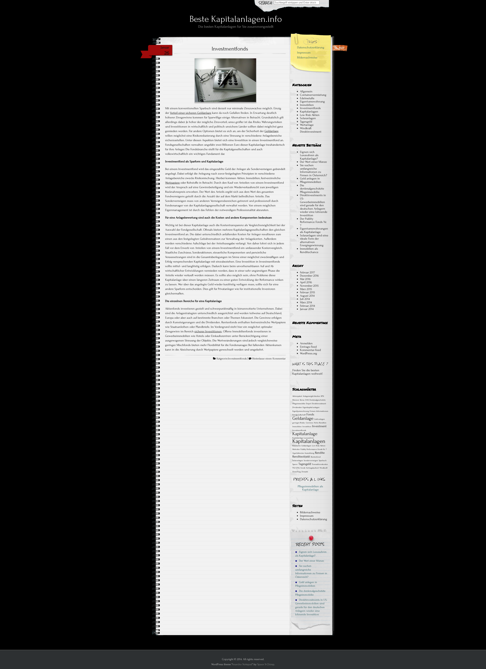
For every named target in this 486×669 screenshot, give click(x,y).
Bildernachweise (307, 57)
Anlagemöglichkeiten (311, 396)
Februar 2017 (307, 272)
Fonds (310, 414)
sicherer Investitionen (208, 331)
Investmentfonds (230, 49)
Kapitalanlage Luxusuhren (303, 438)
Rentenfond (315, 457)
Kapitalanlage (304, 433)
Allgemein (306, 91)
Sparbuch (323, 460)
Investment (319, 426)
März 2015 (306, 289)
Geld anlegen (319, 419)
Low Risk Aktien (310, 115)
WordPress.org (308, 353)
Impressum (304, 52)
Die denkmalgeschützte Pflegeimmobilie (312, 189)
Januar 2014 (307, 309)
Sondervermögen (311, 460)
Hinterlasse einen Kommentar (269, 358)
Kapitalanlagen (309, 111)
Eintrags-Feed (308, 346)
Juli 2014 (305, 299)
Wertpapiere (172, 182)
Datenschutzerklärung (310, 47)
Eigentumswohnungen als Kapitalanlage (314, 230)
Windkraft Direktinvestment (310, 130)
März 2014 (306, 302)
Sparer (295, 464)
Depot (308, 404)
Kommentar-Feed (310, 350)
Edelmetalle (307, 98)
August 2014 (307, 295)
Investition (306, 426)
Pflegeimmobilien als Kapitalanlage (310, 488)
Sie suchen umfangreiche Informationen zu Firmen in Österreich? (313, 170)
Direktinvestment (319, 404)
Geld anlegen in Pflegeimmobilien (310, 180)
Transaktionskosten (320, 464)
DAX (307, 400)
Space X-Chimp (265, 664)
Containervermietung (313, 95)
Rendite (320, 452)
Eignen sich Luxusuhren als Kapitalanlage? (309, 155)
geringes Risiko (298, 423)
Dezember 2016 (309, 275)
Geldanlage (271, 131)
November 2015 (309, 285)
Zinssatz (304, 472)
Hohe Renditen (320, 423)
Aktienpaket (297, 396)
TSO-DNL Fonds (298, 468)
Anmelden (306, 343)
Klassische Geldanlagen (301, 446)
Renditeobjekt (301, 456)
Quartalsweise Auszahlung (303, 453)
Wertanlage (307, 125)
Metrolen (296, 449)
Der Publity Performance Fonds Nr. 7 (313, 222)
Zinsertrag (296, 472)
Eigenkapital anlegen (311, 407)
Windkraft (323, 468)
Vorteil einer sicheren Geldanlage (190, 113)
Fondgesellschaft (299, 415)
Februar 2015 (307, 292)
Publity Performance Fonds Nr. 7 (314, 449)
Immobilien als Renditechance (309, 250)
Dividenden (297, 407)
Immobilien (307, 105)
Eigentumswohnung (312, 101)
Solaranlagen (308, 118)
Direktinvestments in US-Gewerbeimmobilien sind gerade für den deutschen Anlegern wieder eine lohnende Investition (313, 205)
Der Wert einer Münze (313, 162)
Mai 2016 (305, 279)
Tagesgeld (306, 121)
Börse (302, 400)
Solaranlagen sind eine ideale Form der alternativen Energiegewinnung (314, 240)
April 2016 (306, 282)
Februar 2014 (307, 305)
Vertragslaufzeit (312, 468)
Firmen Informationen (319, 411)
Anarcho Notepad (242, 664)
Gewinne (309, 423)
